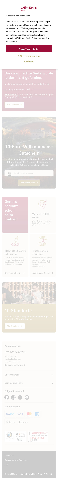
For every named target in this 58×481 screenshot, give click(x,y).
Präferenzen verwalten (28, 56)
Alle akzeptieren (29, 49)
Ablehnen (28, 61)
